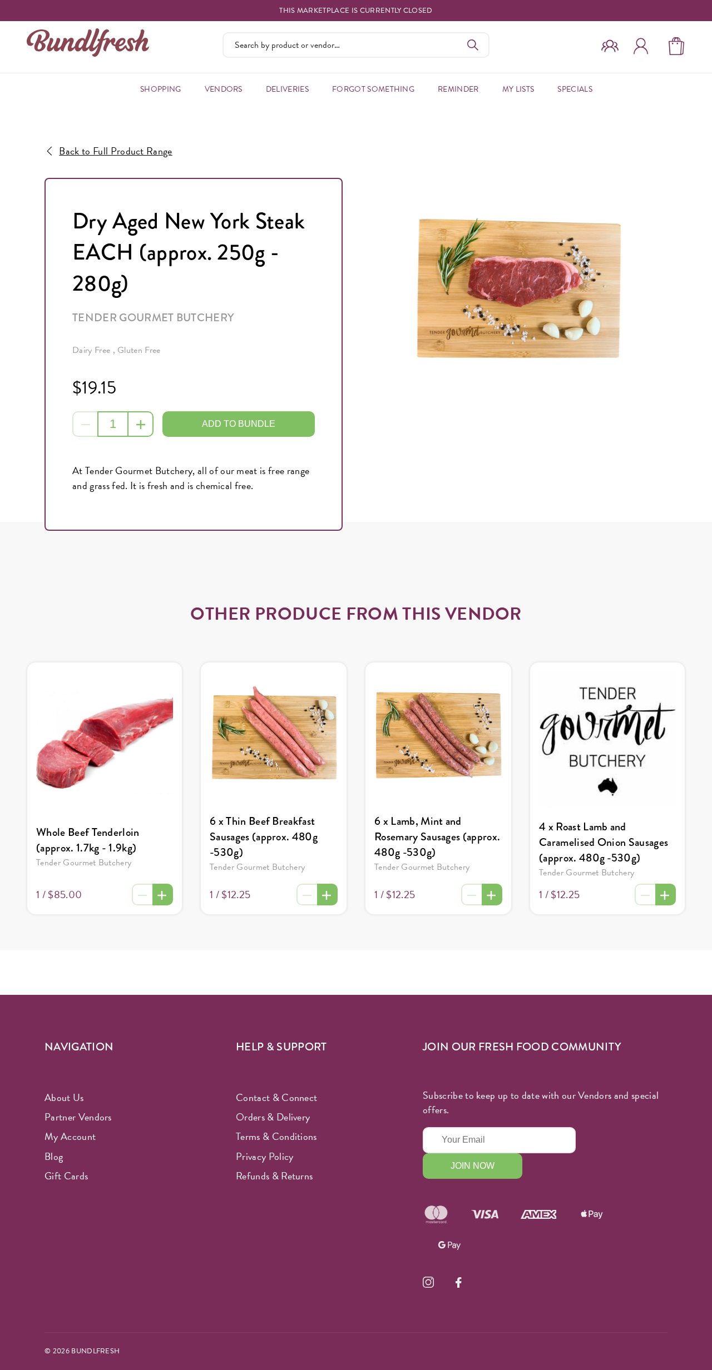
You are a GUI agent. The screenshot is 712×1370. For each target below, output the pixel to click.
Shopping (160, 89)
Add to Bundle (238, 424)
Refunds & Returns (274, 1175)
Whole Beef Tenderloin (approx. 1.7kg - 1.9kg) (88, 840)
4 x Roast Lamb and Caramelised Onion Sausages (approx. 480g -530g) (603, 842)
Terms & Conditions (276, 1136)
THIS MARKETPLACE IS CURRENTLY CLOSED (356, 11)
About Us (64, 1097)
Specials (574, 89)
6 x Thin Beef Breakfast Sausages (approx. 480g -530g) (264, 836)
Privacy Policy (264, 1156)
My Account (70, 1136)
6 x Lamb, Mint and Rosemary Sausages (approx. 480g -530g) (437, 836)
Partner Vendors (78, 1116)
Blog (53, 1156)
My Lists (518, 89)
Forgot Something (373, 89)
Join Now (473, 1165)
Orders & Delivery (273, 1116)
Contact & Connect (276, 1097)
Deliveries (287, 89)
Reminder (458, 89)
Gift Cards (66, 1175)
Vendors (224, 89)
